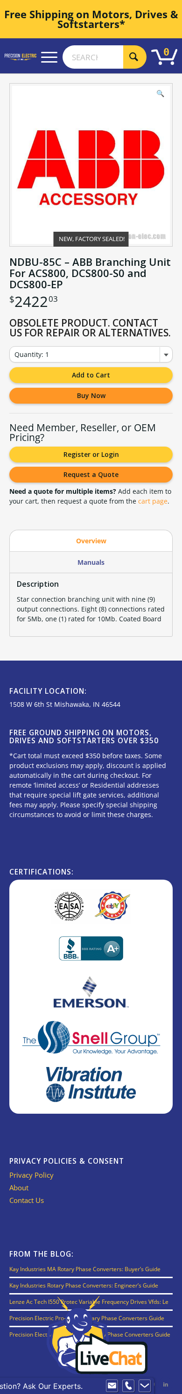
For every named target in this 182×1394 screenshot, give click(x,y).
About (18, 1187)
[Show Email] (112, 1386)
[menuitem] (49, 57)
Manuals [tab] (91, 562)
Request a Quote (91, 474)
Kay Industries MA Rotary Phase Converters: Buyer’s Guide (85, 1269)
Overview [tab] (91, 540)
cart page (153, 501)
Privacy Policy (31, 1175)
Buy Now (91, 395)
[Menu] (49, 57)
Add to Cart (91, 374)
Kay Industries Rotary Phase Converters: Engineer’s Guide (83, 1285)
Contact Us (26, 1200)
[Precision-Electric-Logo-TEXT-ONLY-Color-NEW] (20, 57)
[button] (160, 95)
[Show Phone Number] (128, 1386)
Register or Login (91, 454)
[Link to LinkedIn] (166, 1384)
